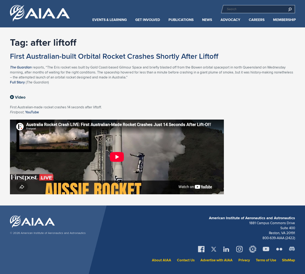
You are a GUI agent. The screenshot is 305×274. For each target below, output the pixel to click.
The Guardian (21, 67)
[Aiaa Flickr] (279, 249)
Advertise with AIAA (216, 260)
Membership (284, 19)
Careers (257, 19)
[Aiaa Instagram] (239, 249)
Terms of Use (266, 260)
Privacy (244, 260)
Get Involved (147, 19)
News (207, 19)
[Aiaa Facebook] (201, 249)
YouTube (32, 112)
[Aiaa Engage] (252, 249)
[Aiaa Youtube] (266, 249)
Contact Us (186, 260)
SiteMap (288, 260)
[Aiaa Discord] (292, 249)
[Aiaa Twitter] (213, 249)
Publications (181, 19)
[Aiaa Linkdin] (226, 249)
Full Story (17, 82)
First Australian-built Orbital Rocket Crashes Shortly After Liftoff (114, 56)
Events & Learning (109, 19)
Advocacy (230, 19)
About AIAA (161, 260)
